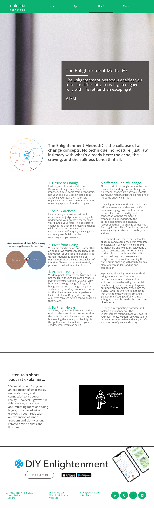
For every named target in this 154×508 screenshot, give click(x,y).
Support (10, 497)
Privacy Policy (13, 495)
